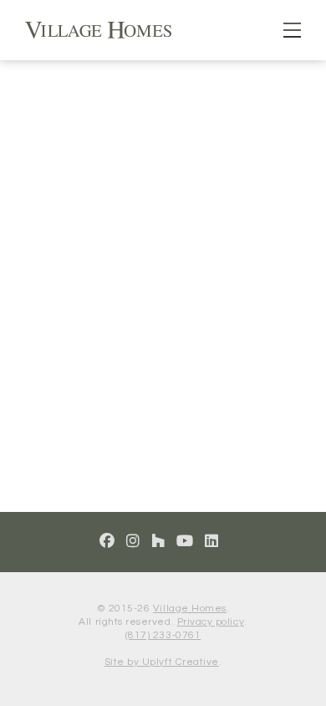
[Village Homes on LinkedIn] (212, 542)
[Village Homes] (98, 28)
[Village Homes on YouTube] (185, 542)
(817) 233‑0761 (163, 635)
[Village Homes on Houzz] (158, 542)
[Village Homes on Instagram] (133, 542)
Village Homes (190, 608)
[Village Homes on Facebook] (107, 542)
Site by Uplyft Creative (161, 662)
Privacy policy (210, 621)
